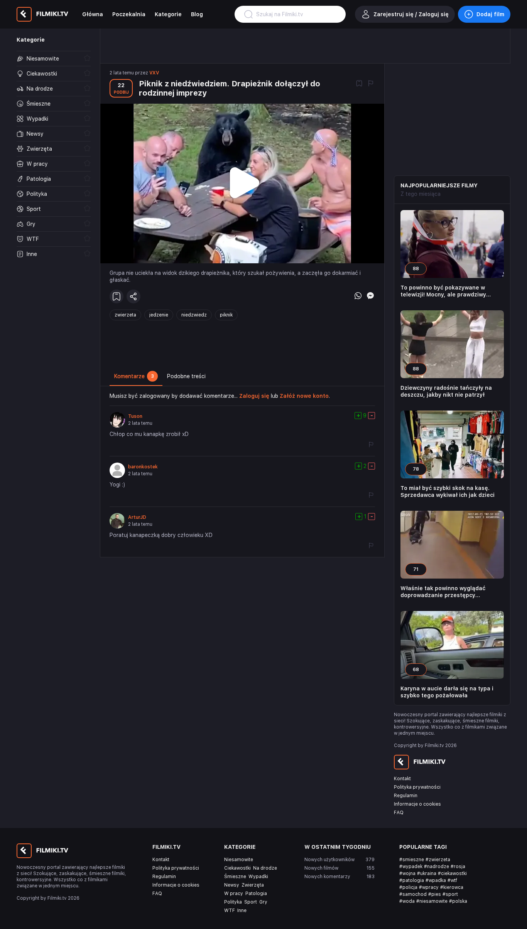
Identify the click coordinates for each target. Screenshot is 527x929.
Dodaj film (490, 14)
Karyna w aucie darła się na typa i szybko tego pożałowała (446, 691)
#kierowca (451, 887)
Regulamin (405, 795)
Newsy (231, 885)
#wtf (452, 880)
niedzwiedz (194, 315)
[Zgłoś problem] (371, 84)
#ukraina (426, 873)
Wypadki (258, 876)
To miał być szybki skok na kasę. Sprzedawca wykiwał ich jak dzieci (447, 491)
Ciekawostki (237, 868)
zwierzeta (125, 315)
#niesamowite (432, 901)
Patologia (256, 893)
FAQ (399, 812)
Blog (197, 14)
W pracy (233, 893)
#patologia (411, 880)
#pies (434, 894)
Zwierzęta (253, 885)
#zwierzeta (438, 859)
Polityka (233, 902)
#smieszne (411, 859)
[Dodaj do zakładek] (359, 84)
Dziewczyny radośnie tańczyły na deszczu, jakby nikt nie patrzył (446, 391)
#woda (407, 901)
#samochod (413, 894)
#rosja (458, 866)
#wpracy (429, 887)
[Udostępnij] (133, 296)
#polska (458, 901)
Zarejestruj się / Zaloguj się (411, 14)
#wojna (407, 873)
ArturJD (137, 517)
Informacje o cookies (417, 804)
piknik (226, 315)
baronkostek (143, 467)
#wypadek (410, 866)
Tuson (135, 416)
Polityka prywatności (417, 787)
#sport (450, 894)
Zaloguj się (254, 396)
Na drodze (265, 868)
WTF (229, 910)
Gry (263, 902)
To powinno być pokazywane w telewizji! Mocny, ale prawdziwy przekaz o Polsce (443, 291)
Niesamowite (238, 859)
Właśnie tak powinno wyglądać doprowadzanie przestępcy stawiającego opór (442, 592)
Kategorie (168, 14)
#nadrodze (436, 866)
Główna (92, 14)
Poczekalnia (128, 14)
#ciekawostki (452, 873)
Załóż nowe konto (304, 396)
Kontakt (402, 778)
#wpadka (436, 880)
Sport (250, 902)
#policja (408, 887)
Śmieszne (235, 876)
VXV (154, 73)
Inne (242, 910)
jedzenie (158, 315)
